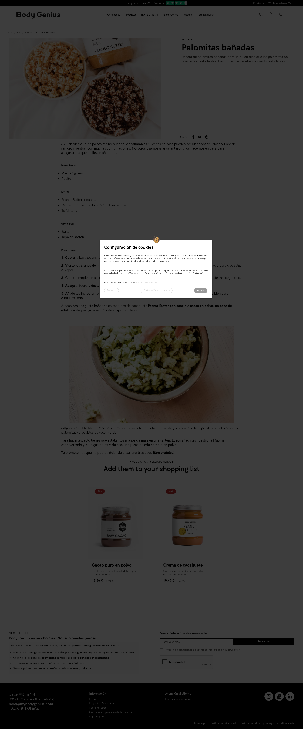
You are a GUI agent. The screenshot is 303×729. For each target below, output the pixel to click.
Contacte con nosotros (178, 699)
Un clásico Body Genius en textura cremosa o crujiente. (184, 572)
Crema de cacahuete (183, 565)
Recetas (187, 40)
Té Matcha (69, 211)
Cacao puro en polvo (112, 565)
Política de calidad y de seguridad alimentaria (267, 723)
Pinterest (206, 137)
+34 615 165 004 (24, 709)
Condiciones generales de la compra (110, 712)
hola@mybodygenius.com (31, 704)
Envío (92, 699)
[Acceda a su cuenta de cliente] (270, 14)
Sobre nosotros (97, 707)
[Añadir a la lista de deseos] (136, 493)
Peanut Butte (71, 200)
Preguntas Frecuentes (101, 703)
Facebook (193, 137)
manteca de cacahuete (130, 306)
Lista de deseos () (281, 3)
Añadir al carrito (104, 587)
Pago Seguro (96, 716)
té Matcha (91, 428)
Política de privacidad (223, 723)
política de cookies (148, 282)
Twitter (199, 137)
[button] (130, 15)
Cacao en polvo (73, 205)
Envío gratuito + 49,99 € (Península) (144, 3)
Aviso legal (200, 723)
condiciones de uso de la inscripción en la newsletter (209, 649)
